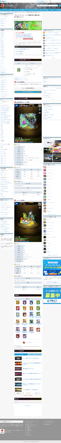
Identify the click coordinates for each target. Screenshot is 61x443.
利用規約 (28, 427)
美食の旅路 (2, 51)
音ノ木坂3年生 (29, 34)
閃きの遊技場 (3, 56)
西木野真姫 (18, 310)
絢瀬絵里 (17, 316)
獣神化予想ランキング (4, 89)
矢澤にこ (24, 316)
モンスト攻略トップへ (29, 342)
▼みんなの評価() (19, 51)
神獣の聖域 (2, 49)
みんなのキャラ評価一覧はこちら (28, 91)
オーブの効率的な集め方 (4, 188)
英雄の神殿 (2, 54)
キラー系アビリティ (3, 165)
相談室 (2, 195)
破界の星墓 (2, 33)
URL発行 (28, 393)
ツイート (19, 393)
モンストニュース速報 (4, 16)
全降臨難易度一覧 (3, 72)
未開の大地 (2, 44)
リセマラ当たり (31, 9)
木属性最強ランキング (4, 84)
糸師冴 (18, 338)
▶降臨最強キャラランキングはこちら (21, 79)
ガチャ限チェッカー (3, 172)
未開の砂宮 (2, 42)
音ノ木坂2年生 (18, 34)
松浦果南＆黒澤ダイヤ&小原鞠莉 (31, 317)
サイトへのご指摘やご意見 (4, 231)
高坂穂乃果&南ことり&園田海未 (31, 332)
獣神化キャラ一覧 (3, 23)
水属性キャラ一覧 (3, 158)
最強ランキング (24, 9)
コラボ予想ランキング (4, 96)
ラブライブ (11, 9)
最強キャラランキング (4, 77)
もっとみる (52, 99)
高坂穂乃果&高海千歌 (27, 35)
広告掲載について (30, 429)
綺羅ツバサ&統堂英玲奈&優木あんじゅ (24, 324)
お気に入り (38, 393)
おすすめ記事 (21, 354)
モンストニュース (17, 9)
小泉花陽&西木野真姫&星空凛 (24, 332)
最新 (57, 88)
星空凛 (25, 310)
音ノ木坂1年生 (24, 34)
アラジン (17, 304)
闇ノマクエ (2, 67)
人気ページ (35, 354)
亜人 (24, 151)
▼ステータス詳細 (19, 53)
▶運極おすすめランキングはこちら (21, 78)
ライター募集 (29, 435)
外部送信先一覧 (47, 424)
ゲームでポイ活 (39, 1)
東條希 (25, 304)
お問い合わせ (29, 430)
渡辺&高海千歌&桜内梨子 (17, 324)
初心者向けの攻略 (3, 179)
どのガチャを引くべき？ (4, 203)
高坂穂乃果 (31, 310)
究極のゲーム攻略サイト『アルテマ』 (33, 421)
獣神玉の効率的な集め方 (4, 186)
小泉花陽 (38, 310)
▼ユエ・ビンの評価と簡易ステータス (22, 49)
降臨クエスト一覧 (3, 70)
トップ (4, 9)
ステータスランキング (4, 93)
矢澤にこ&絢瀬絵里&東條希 (17, 332)
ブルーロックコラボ (3, 210)
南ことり (38, 304)
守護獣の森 (2, 47)
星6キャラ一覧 (38, 9)
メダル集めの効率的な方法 (4, 191)
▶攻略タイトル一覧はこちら (52, 214)
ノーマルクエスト (3, 58)
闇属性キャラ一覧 (3, 163)
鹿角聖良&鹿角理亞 (31, 324)
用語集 (2, 193)
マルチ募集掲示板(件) (4, 222)
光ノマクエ (2, 65)
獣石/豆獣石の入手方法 (4, 184)
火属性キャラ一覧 (3, 156)
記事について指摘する (28, 395)
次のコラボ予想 (45, 9)
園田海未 (31, 304)
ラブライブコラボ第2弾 (4, 214)
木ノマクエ (2, 63)
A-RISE (17, 35)
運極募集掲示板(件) (3, 226)
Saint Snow (21, 35)
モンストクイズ (3, 175)
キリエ (2, 103)
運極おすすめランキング (4, 91)
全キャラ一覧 (3, 151)
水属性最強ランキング (4, 82)
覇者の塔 (2, 40)
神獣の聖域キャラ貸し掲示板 (5, 224)
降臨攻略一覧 (3, 25)
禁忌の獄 (2, 37)
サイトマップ (29, 432)
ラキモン (51, 9)
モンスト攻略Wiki (9, 5)
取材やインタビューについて (31, 424)
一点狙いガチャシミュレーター (5, 205)
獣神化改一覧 (3, 21)
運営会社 (28, 433)
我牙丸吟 (24, 338)
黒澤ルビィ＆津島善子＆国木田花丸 (38, 317)
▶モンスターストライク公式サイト (19, 348)
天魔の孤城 (2, 35)
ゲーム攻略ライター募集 (49, 421)
